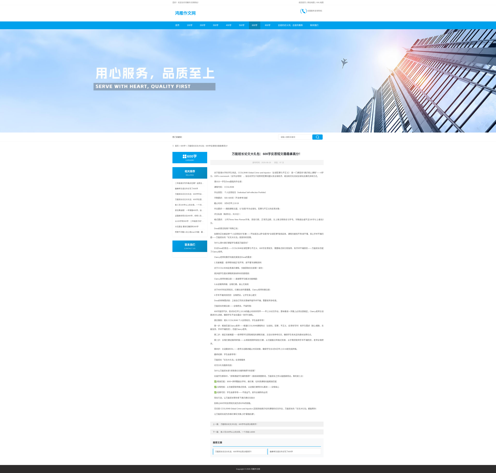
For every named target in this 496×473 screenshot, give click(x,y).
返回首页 (302, 2)
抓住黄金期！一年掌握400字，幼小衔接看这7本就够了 (190, 210)
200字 (202, 25)
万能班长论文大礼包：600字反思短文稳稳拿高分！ (190, 199)
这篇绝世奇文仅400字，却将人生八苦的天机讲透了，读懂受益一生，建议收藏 (190, 216)
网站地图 (311, 2)
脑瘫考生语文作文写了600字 (186, 189)
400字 (228, 25)
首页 (177, 25)
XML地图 (320, 2)
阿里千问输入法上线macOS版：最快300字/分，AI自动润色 (190, 232)
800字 (267, 25)
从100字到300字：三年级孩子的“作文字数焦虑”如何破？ (190, 221)
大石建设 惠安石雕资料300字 (187, 227)
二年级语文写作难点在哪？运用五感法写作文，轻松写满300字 (190, 183)
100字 (189, 25)
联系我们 (314, 25)
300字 (215, 25)
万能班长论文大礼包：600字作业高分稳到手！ (190, 194)
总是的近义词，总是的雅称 (290, 25)
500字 (242, 25)
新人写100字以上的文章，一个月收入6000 (190, 205)
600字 (254, 25)
